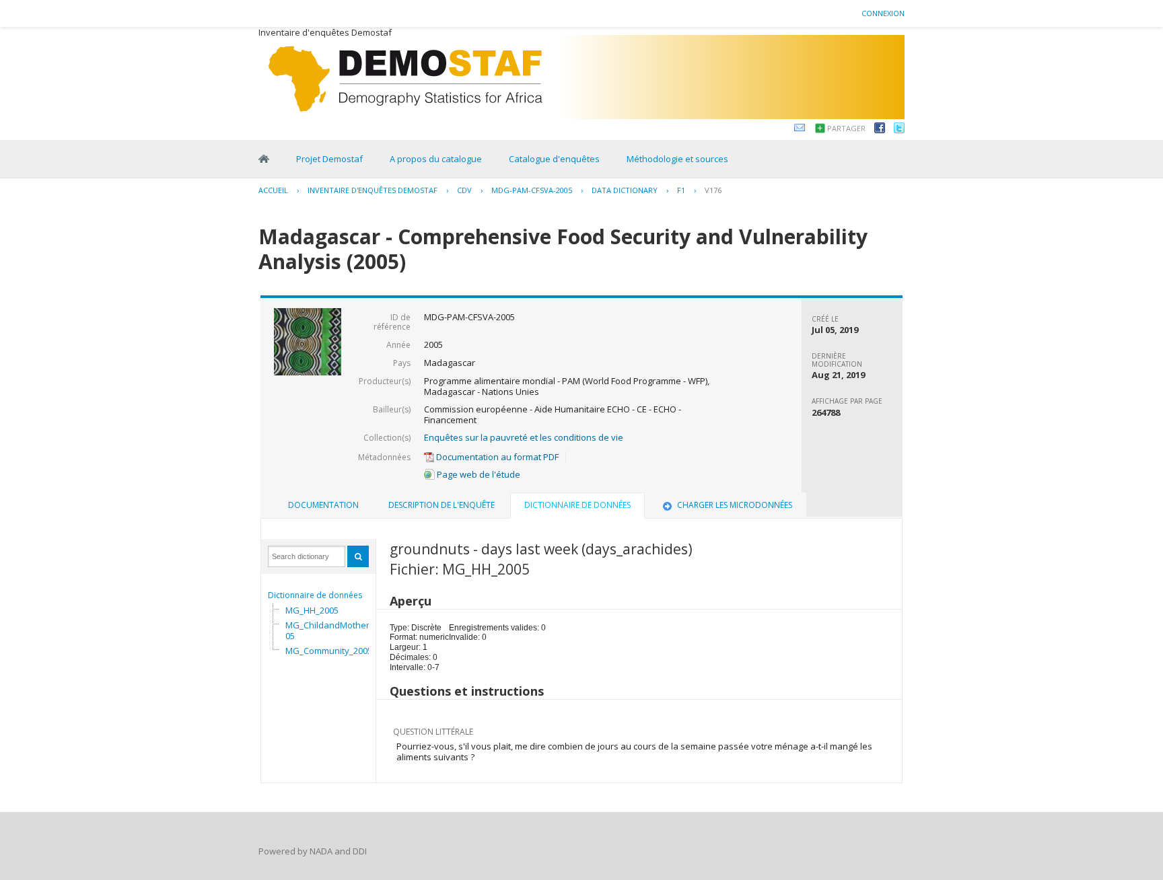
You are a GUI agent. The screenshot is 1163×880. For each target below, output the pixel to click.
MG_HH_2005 (312, 610)
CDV (464, 190)
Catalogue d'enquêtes (554, 159)
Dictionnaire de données (315, 595)
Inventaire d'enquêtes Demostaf (372, 190)
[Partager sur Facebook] (879, 130)
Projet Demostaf (329, 159)
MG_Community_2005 (328, 650)
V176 (713, 190)
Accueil (273, 190)
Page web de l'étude (477, 474)
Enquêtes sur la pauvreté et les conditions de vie (523, 437)
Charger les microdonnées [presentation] (734, 505)
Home (263, 158)
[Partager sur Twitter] (899, 130)
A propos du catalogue (436, 159)
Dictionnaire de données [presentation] (577, 505)
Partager (846, 128)
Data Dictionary (625, 190)
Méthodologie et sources (677, 159)
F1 (681, 190)
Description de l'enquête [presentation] (441, 505)
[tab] (323, 505)
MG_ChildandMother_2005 (334, 630)
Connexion (883, 13)
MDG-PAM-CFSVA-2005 (531, 190)
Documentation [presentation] (323, 505)
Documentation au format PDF (496, 457)
